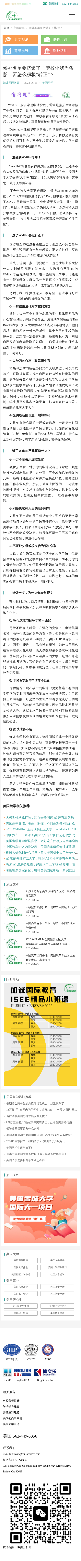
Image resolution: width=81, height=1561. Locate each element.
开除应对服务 (11, 1412)
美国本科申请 (21, 1260)
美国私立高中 (21, 1286)
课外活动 (60, 51)
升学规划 (21, 39)
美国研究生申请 (21, 1306)
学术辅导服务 (11, 1406)
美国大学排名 (21, 1267)
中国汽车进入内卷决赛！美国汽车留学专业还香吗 (40, 846)
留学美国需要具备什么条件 (22, 1128)
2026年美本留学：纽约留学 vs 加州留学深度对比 (35, 1141)
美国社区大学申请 (20, 1274)
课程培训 (60, 39)
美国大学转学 (57, 1260)
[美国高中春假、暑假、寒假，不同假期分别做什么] (14, 923)
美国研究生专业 (57, 1306)
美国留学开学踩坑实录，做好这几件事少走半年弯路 (42, 841)
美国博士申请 (57, 1313)
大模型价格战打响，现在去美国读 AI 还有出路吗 (40, 817)
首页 (6, 28)
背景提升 (21, 51)
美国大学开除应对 (57, 1267)
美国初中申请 (57, 1293)
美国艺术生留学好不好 (20, 1147)
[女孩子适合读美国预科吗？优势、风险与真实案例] (14, 891)
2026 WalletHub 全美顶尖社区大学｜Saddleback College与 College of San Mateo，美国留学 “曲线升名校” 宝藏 (47, 944)
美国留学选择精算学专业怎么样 (25, 1160)
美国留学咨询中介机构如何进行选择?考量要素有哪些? (39, 1135)
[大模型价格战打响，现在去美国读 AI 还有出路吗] (14, 907)
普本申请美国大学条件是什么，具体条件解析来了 (36, 1154)
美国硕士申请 (21, 1313)
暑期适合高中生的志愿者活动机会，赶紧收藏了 (35, 1103)
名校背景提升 (11, 1400)
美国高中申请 (57, 1286)
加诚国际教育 (11, 82)
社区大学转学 (57, 1274)
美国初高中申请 (12, 1418)
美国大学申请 (11, 1424)
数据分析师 (24, 1547)
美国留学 (47, 82)
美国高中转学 (21, 1293)
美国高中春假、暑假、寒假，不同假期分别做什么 (40, 823)
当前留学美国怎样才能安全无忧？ (27, 1116)
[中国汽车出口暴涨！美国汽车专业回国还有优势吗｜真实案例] (14, 955)
